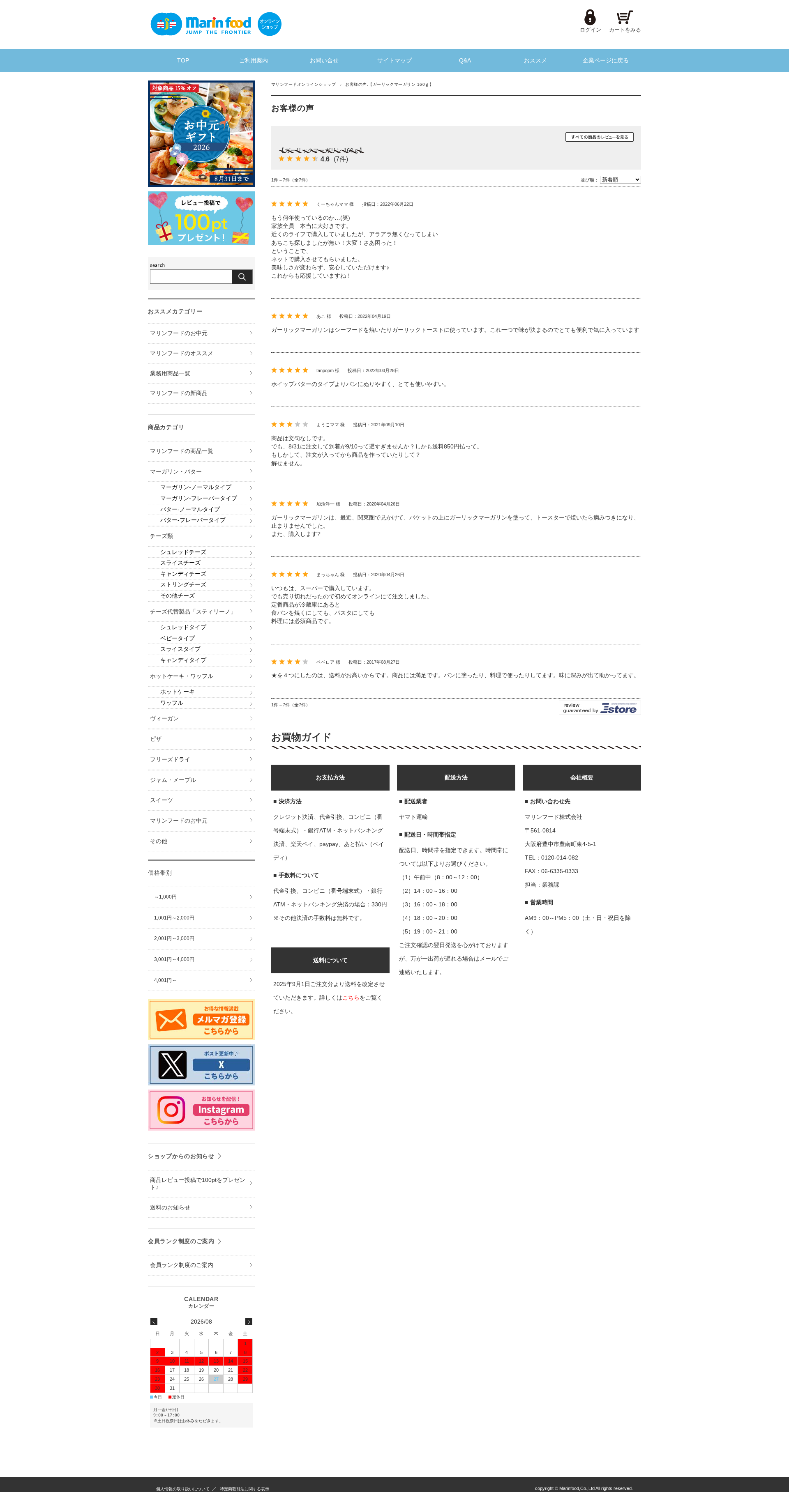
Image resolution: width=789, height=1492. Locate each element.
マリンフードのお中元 (179, 333)
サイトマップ (394, 60)
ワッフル (171, 703)
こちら (351, 997)
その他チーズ (177, 596)
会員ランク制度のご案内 (181, 1241)
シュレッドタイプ (183, 627)
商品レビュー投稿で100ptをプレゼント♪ (197, 1184)
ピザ (155, 739)
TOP (183, 60)
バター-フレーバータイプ (193, 520)
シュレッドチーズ (183, 552)
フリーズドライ (170, 759)
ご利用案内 (253, 60)
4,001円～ (165, 980)
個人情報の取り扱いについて (183, 1489)
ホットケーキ (177, 692)
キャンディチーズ (183, 574)
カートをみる (625, 30)
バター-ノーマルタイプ (190, 509)
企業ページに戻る (606, 60)
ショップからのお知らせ (181, 1156)
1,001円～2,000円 (174, 918)
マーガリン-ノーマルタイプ (195, 487)
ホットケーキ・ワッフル (181, 676)
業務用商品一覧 (170, 373)
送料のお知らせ (170, 1208)
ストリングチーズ (183, 585)
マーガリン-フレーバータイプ (198, 498)
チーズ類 (161, 536)
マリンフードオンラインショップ (303, 84)
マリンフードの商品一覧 (181, 451)
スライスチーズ (180, 563)
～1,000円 (165, 897)
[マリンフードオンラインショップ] (216, 33)
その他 (158, 841)
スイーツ (161, 800)
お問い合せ (324, 60)
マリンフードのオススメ (181, 353)
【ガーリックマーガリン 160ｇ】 (322, 150)
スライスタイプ (180, 649)
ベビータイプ (177, 638)
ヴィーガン (164, 718)
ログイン (590, 30)
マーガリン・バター (176, 472)
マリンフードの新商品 (179, 393)
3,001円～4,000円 (174, 959)
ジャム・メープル (173, 780)
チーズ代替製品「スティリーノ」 (193, 612)
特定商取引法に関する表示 (244, 1489)
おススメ (535, 60)
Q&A (465, 60)
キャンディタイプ (183, 660)
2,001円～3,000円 (174, 938)
